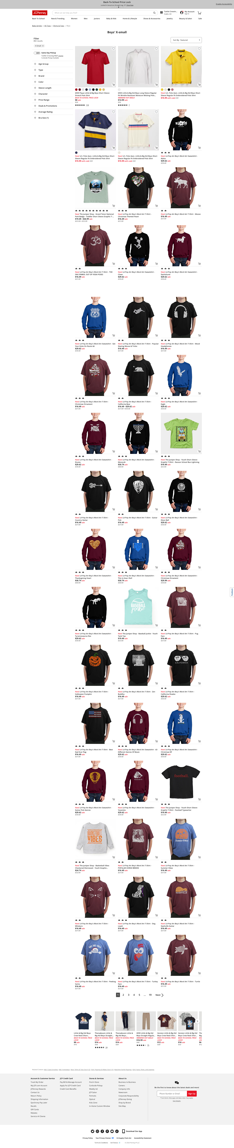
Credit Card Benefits (68, 1089)
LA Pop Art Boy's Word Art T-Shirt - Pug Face (179, 634)
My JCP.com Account (39, 1085)
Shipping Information (39, 1099)
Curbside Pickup (95, 1085)
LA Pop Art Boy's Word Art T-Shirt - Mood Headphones (180, 345)
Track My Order (37, 1082)
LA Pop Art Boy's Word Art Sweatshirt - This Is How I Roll (136, 576)
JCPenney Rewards (38, 1089)
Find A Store (94, 1082)
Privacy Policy (88, 1138)
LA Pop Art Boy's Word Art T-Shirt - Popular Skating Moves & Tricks (138, 345)
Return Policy (36, 1096)
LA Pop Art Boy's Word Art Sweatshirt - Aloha (179, 157)
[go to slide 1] (112, 7)
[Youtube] (112, 1131)
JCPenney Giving (125, 1099)
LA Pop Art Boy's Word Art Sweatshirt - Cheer (136, 273)
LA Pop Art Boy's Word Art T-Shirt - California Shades (178, 692)
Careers (122, 1085)
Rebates (34, 1113)
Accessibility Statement (142, 1138)
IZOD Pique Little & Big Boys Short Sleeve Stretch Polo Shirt (92, 94)
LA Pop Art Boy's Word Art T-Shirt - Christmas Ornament (92, 402)
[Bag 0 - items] (199, 12)
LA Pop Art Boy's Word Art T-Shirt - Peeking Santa (95, 982)
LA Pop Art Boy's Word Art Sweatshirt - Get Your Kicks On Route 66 (95, 345)
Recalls (33, 1106)
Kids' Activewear (64, 1070)
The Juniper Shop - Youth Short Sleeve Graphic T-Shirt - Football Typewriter (179, 808)
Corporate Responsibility (129, 1096)
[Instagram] (97, 1131)
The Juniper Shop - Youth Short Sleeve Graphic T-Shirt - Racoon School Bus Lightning (180, 461)
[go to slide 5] (120, 7)
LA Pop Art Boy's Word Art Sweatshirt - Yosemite (136, 808)
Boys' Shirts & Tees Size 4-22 (80, 1070)
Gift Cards (35, 1109)
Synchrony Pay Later (39, 1102)
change (60, 56)
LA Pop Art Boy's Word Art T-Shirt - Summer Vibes (178, 866)
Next (158, 994)
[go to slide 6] (123, 7)
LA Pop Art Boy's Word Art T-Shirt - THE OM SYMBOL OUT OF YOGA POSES (93, 273)
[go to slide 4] (118, 7)
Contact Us (35, 1092)
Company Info (124, 1089)
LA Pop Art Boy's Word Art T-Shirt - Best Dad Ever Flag (94, 750)
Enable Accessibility (224, 4)
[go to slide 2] (114, 7)
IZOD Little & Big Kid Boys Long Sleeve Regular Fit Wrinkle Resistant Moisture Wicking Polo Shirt (137, 94)
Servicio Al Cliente (38, 1116)
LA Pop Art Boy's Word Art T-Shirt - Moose (181, 214)
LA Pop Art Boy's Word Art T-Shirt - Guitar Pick (137, 518)
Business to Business (127, 1082)
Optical (92, 1099)
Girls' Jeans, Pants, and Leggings (143, 1070)
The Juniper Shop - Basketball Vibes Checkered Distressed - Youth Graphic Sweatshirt (92, 866)
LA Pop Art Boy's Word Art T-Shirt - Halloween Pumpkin (92, 692)
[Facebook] (102, 1131)
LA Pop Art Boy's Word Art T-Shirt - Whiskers (92, 924)
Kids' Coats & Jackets (51, 1070)
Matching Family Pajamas (123, 1070)
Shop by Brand (125, 1102)
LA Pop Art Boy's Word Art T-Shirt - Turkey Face (138, 982)
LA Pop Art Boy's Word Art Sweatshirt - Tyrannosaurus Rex (93, 634)
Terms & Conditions (101, 1143)
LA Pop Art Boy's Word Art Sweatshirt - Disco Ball (179, 518)
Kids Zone (93, 1102)
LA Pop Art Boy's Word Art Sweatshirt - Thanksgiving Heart (93, 576)
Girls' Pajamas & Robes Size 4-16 (102, 1070)
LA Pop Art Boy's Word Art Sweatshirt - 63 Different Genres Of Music (137, 750)
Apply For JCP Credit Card (70, 1085)
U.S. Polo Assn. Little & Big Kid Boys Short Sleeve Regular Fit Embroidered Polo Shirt (180, 94)
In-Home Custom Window (99, 1106)
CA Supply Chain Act (124, 1138)
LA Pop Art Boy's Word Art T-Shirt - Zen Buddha (136, 692)
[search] (155, 12)
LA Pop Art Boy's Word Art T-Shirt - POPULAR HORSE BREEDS (135, 866)
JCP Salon (93, 1092)
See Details (176, 1101)
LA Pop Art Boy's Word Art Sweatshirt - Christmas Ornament (179, 576)
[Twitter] (92, 1131)
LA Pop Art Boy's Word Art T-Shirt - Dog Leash (136, 924)
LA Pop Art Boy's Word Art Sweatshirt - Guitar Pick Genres (93, 808)
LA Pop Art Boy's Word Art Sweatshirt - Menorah (136, 461)
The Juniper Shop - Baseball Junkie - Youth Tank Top (138, 634)
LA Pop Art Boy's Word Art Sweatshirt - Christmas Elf (179, 750)
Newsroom (123, 1092)
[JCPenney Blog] (117, 1131)
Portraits (92, 1096)
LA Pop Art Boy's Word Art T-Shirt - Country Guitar (92, 518)
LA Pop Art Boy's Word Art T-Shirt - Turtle (180, 981)
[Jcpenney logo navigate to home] (39, 12)
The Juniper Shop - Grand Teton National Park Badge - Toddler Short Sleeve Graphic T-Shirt (94, 215)
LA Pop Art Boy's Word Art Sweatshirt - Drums (93, 461)
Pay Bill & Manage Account (71, 1082)
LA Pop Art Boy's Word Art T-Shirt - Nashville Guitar (178, 924)
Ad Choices (114, 1143)
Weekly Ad (93, 1089)
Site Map (122, 1106)
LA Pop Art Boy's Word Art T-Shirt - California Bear (135, 402)
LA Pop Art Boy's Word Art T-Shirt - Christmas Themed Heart (135, 215)
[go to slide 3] (116, 7)
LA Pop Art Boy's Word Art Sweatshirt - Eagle (179, 402)
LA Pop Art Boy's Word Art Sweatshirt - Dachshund (179, 273)
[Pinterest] (107, 1131)
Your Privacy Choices (103, 1138)
